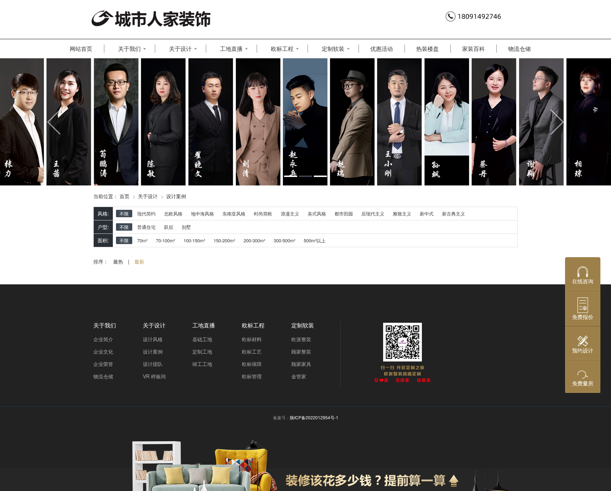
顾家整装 (301, 351)
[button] (46, 121)
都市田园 (343, 213)
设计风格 (153, 339)
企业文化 (103, 351)
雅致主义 (402, 213)
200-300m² (254, 240)
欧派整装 (301, 339)
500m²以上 (315, 240)
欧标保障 (252, 363)
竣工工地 (202, 363)
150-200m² (224, 240)
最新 (139, 261)
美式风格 (317, 213)
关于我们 (129, 49)
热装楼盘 (427, 49)
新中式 (426, 213)
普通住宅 (146, 227)
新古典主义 (453, 213)
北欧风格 (173, 213)
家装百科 (473, 49)
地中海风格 (202, 213)
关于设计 (180, 49)
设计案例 (176, 196)
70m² (142, 240)
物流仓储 (519, 49)
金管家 (298, 376)
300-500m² (284, 240)
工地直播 (231, 49)
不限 (124, 213)
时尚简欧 (263, 213)
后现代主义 (372, 213)
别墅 (186, 227)
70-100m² (165, 240)
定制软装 (333, 49)
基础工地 (202, 339)
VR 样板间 (154, 376)
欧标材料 (252, 339)
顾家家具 (301, 363)
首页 (124, 196)
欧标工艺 (252, 351)
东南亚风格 (233, 213)
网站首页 (81, 49)
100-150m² (194, 240)
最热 (118, 261)
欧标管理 (252, 376)
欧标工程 (282, 49)
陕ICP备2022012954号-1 (314, 417)
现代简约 (146, 213)
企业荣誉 (103, 363)
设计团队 (153, 363)
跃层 (168, 227)
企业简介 (103, 339)
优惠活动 (381, 49)
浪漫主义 (290, 213)
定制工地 (202, 351)
